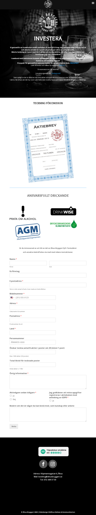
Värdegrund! (56, 73)
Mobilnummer (17, 294)
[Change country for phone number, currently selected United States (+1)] (12, 297)
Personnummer (17, 338)
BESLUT (62, 65)
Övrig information (19, 373)
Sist (50, 267)
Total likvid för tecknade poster (25, 360)
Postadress (16, 316)
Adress (13, 303)
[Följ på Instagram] (52, 464)
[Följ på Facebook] (43, 464)
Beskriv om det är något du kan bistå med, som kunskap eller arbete (42, 406)
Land (13, 328)
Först (11, 267)
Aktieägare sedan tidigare (23, 392)
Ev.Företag (15, 271)
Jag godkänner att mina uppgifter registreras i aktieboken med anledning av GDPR (65, 395)
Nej (14, 399)
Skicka (13, 426)
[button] (53, 451)
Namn (13, 259)
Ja (13, 395)
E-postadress (16, 281)
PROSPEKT (74, 63)
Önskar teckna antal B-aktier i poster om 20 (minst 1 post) (37, 348)
